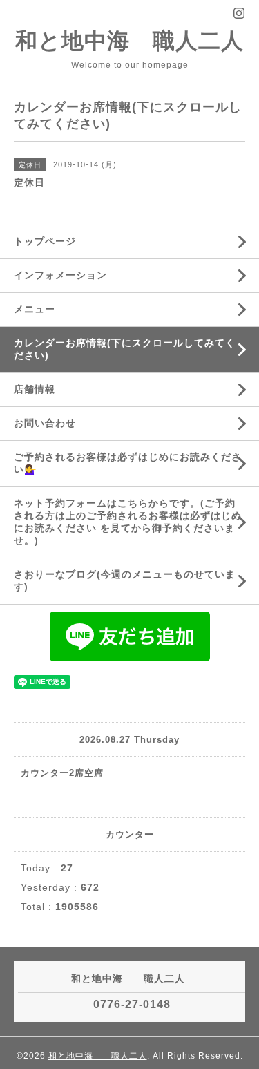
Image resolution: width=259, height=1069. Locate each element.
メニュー (34, 308)
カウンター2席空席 (62, 773)
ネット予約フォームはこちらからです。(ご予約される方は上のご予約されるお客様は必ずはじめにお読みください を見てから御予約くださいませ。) (128, 522)
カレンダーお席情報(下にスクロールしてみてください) (125, 349)
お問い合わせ (45, 422)
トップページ (45, 241)
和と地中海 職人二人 (129, 40)
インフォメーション (60, 275)
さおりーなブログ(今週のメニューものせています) (125, 580)
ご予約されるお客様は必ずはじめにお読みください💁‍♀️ (128, 463)
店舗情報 (34, 389)
